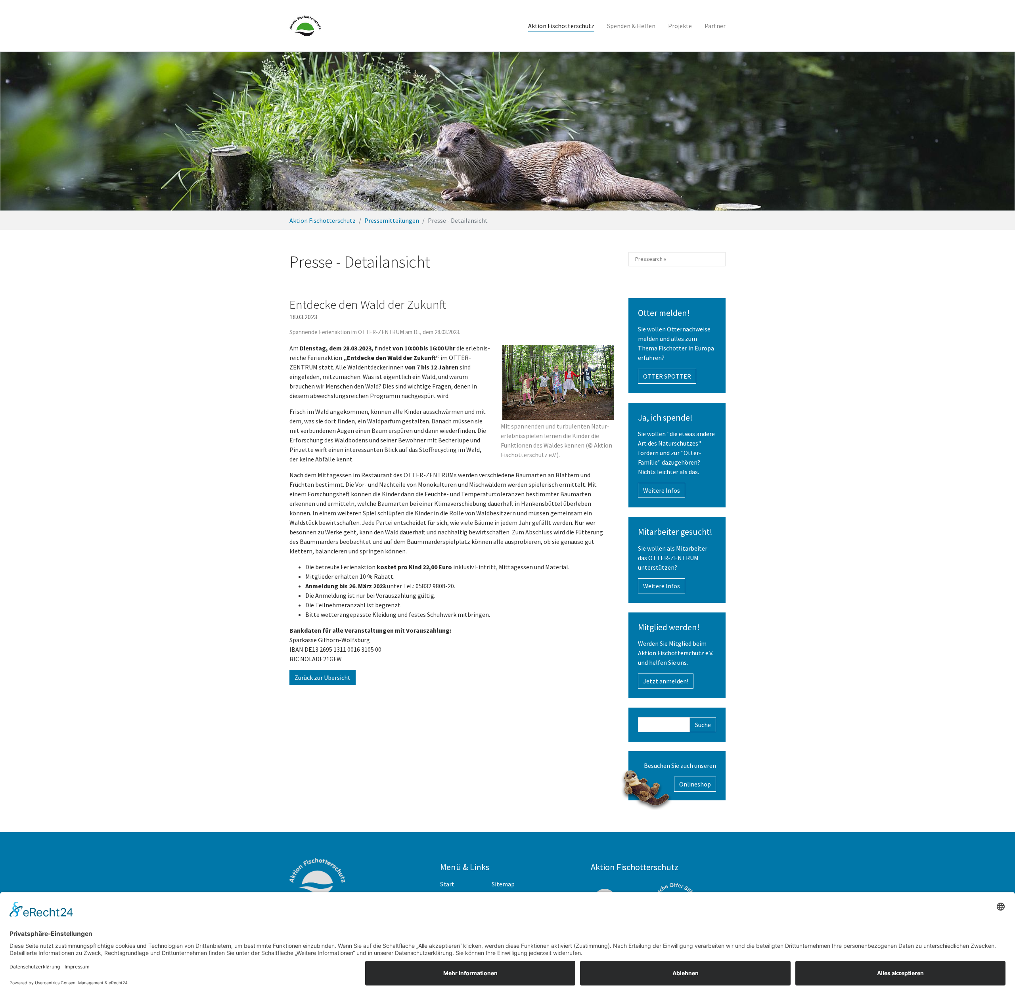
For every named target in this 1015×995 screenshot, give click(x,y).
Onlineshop (695, 784)
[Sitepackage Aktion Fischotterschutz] (305, 26)
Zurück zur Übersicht (322, 677)
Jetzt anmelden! (665, 681)
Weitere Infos (661, 490)
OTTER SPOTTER (667, 376)
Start (447, 884)
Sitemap (503, 884)
